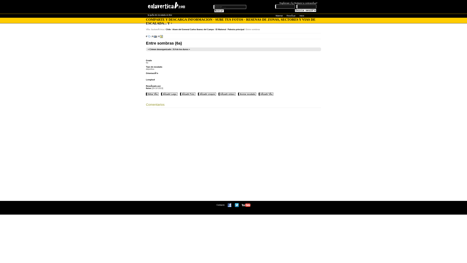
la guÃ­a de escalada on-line (160, 15)
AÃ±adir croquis (207, 94)
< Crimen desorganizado (159, 49)
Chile (168, 29)
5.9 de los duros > (181, 49)
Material (279, 16)
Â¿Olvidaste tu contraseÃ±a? (304, 3)
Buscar (219, 10)
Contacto (221, 205)
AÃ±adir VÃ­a (266, 94)
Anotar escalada (247, 94)
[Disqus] (233, 155)
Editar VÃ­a (153, 94)
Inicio (302, 16)
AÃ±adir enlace (227, 94)
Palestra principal (236, 29)
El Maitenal (221, 29)
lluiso (148, 88)
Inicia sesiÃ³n (305, 10)
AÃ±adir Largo (170, 94)
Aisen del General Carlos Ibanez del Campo (193, 29)
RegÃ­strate (284, 3)
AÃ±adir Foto (188, 94)
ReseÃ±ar (291, 16)
